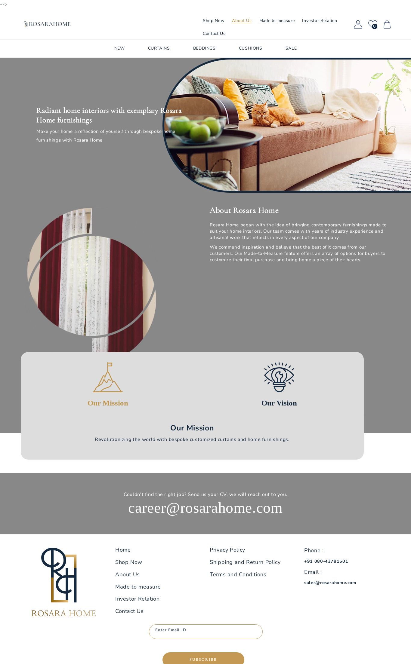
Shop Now (128, 562)
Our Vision (279, 403)
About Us (127, 574)
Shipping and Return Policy (245, 562)
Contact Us (129, 611)
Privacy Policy (227, 549)
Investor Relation (137, 598)
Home (123, 549)
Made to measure (138, 586)
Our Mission (108, 403)
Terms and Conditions (238, 574)
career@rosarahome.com (205, 507)
